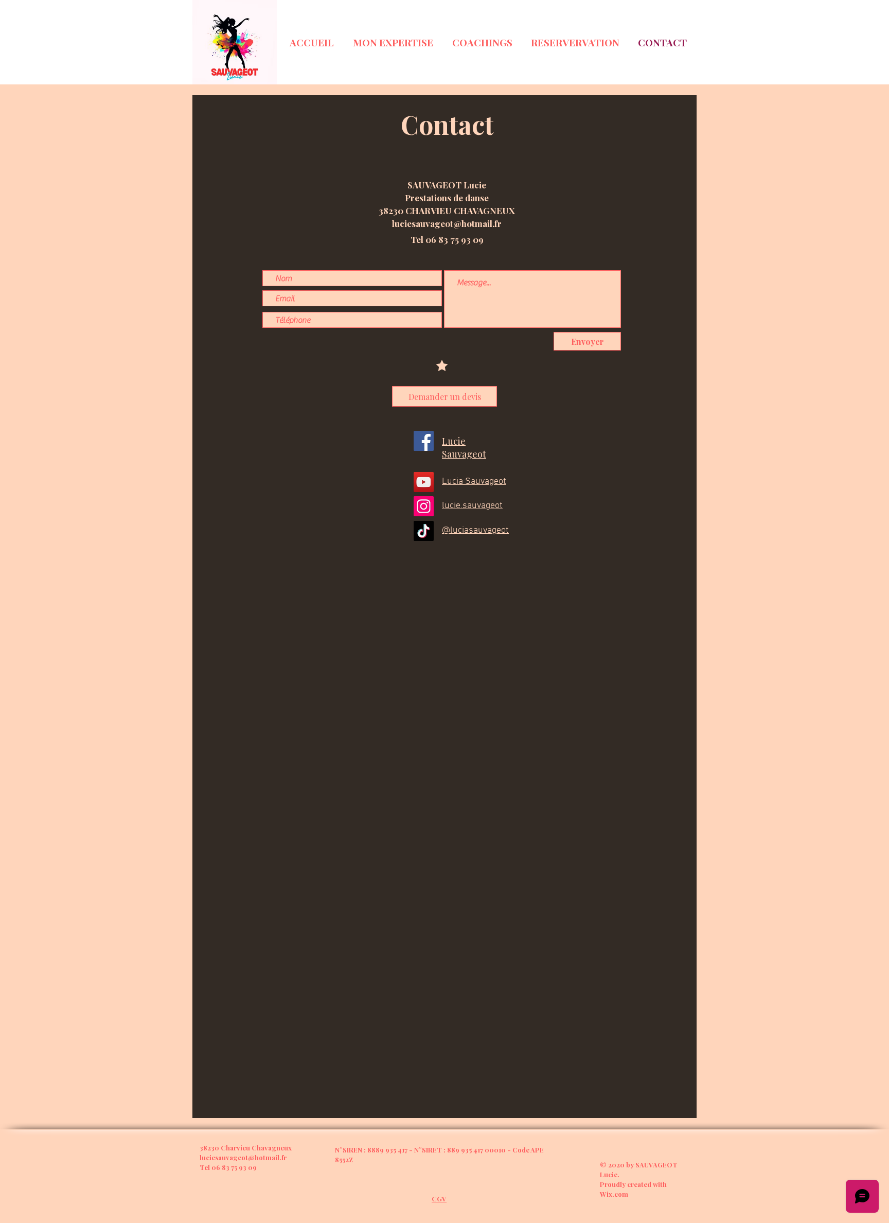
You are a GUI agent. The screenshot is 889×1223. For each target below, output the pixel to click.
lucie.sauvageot (472, 505)
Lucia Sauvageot (474, 481)
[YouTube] (424, 482)
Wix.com (614, 1194)
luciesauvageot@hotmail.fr (447, 223)
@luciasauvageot (475, 530)
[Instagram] (424, 506)
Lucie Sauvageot (464, 447)
